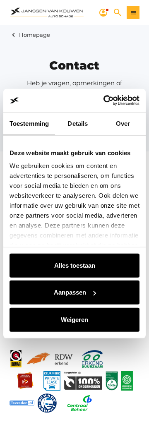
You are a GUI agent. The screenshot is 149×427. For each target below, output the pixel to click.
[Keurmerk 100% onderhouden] (82, 380)
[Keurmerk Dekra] (112, 380)
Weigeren (74, 319)
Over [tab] (123, 123)
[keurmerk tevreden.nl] (22, 403)
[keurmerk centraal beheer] (79, 403)
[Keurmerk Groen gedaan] (127, 380)
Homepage (34, 35)
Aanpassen (70, 292)
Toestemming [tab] (29, 123)
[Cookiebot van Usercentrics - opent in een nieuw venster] (105, 100)
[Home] (47, 12)
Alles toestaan (74, 265)
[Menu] (133, 12)
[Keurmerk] (16, 358)
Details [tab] (77, 123)
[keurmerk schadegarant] (47, 403)
